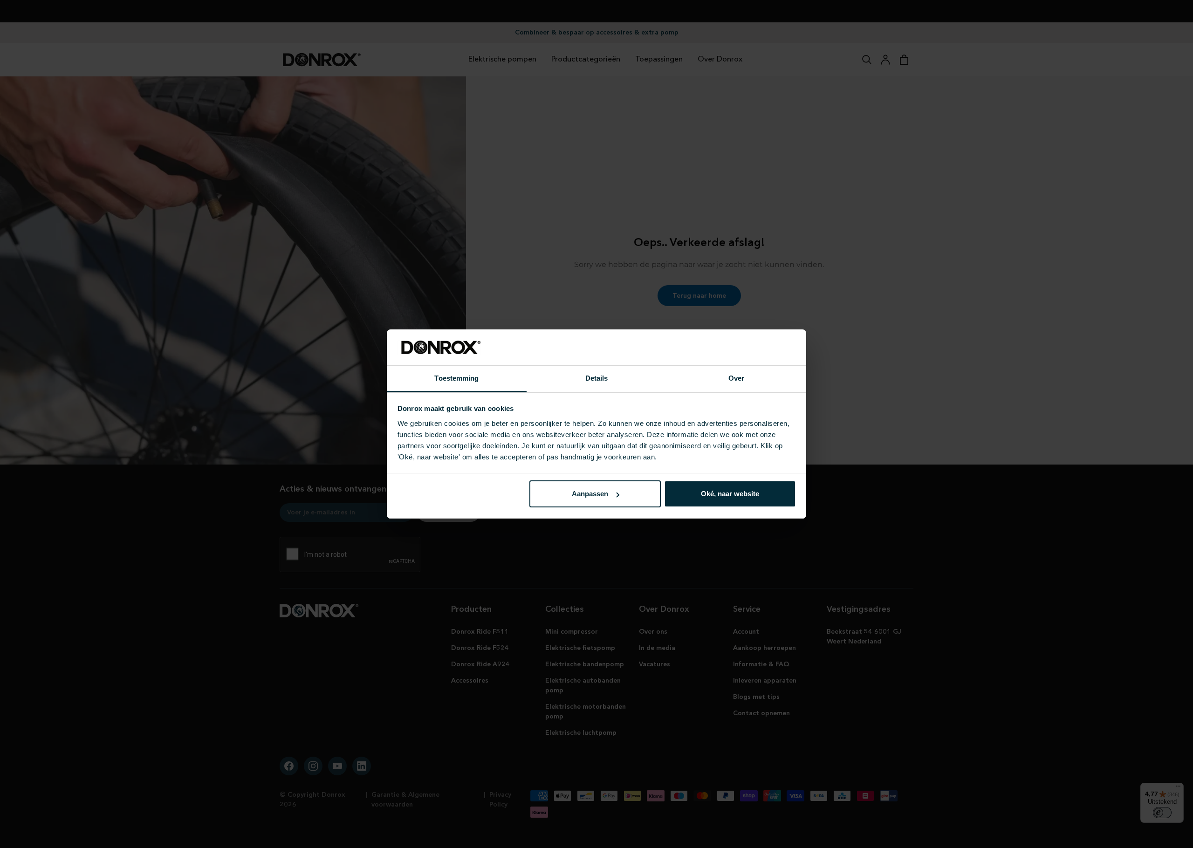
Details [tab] (596, 378)
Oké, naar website (730, 494)
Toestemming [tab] (456, 378)
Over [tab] (736, 378)
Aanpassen (590, 494)
